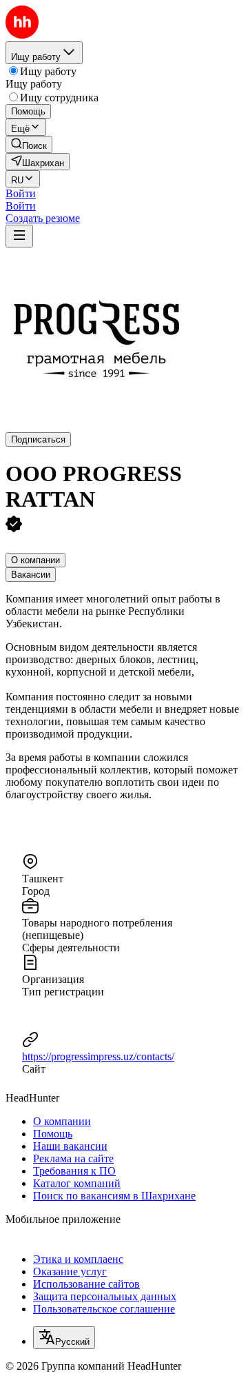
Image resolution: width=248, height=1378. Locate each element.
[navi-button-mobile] (19, 236)
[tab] (35, 560)
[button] (21, 193)
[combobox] (64, 1337)
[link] (29, 144)
